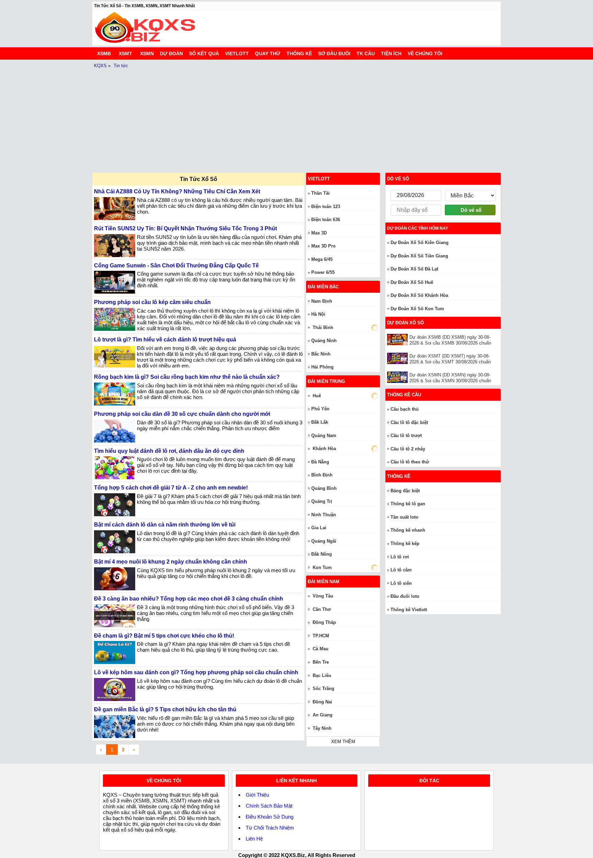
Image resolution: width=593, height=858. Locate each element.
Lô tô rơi (400, 556)
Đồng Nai (322, 701)
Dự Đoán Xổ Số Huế (412, 282)
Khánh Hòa (324, 448)
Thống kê (299, 53)
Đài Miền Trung (326, 381)
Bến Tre (321, 662)
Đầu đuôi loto (405, 596)
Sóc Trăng (323, 688)
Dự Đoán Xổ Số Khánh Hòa (419, 295)
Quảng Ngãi (323, 541)
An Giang (323, 714)
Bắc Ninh (320, 354)
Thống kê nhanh (408, 530)
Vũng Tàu (323, 596)
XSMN (147, 53)
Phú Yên (320, 408)
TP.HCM (321, 635)
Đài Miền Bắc (323, 286)
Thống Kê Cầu (404, 394)
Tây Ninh (322, 728)
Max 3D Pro (323, 246)
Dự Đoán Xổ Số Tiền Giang (419, 255)
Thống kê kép (405, 543)
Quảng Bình (324, 488)
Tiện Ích (391, 53)
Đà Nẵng (320, 461)
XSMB (104, 53)
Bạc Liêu (322, 675)
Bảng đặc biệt (405, 490)
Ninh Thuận (323, 514)
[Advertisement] (296, 118)
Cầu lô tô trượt (406, 435)
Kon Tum (322, 567)
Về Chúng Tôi (425, 53)
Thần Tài (320, 193)
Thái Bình (323, 327)
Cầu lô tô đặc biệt (409, 422)
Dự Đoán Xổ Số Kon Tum (417, 308)
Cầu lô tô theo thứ (410, 461)
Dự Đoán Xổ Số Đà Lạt (414, 268)
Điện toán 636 (325, 219)
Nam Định (321, 301)
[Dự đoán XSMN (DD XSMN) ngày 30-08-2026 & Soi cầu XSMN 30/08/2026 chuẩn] (398, 377)
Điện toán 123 (325, 206)
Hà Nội (318, 314)
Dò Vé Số (398, 178)
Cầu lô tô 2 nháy (408, 448)
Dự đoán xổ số (405, 322)
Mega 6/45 (322, 259)
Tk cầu (366, 53)
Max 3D (319, 232)
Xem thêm (343, 741)
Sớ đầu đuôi (334, 53)
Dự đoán (171, 53)
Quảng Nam (323, 435)
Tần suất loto (404, 517)
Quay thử (267, 53)
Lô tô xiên (401, 583)
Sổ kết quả (204, 53)
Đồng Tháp (324, 622)
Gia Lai (318, 527)
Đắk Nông (321, 554)
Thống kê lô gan (408, 503)
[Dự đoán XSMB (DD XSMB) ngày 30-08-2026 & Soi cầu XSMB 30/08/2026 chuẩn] (398, 339)
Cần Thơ (322, 609)
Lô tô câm (401, 569)
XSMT (125, 53)
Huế (317, 395)
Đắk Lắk (319, 422)
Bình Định (322, 475)
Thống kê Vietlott (409, 609)
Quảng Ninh (324, 340)
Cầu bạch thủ (405, 409)
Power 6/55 (323, 272)
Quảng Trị (321, 501)
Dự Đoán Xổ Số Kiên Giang (420, 242)
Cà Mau (320, 648)
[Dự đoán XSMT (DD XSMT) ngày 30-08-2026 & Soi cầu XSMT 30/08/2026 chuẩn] (398, 358)
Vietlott (237, 53)
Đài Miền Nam (323, 581)
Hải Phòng (322, 367)
